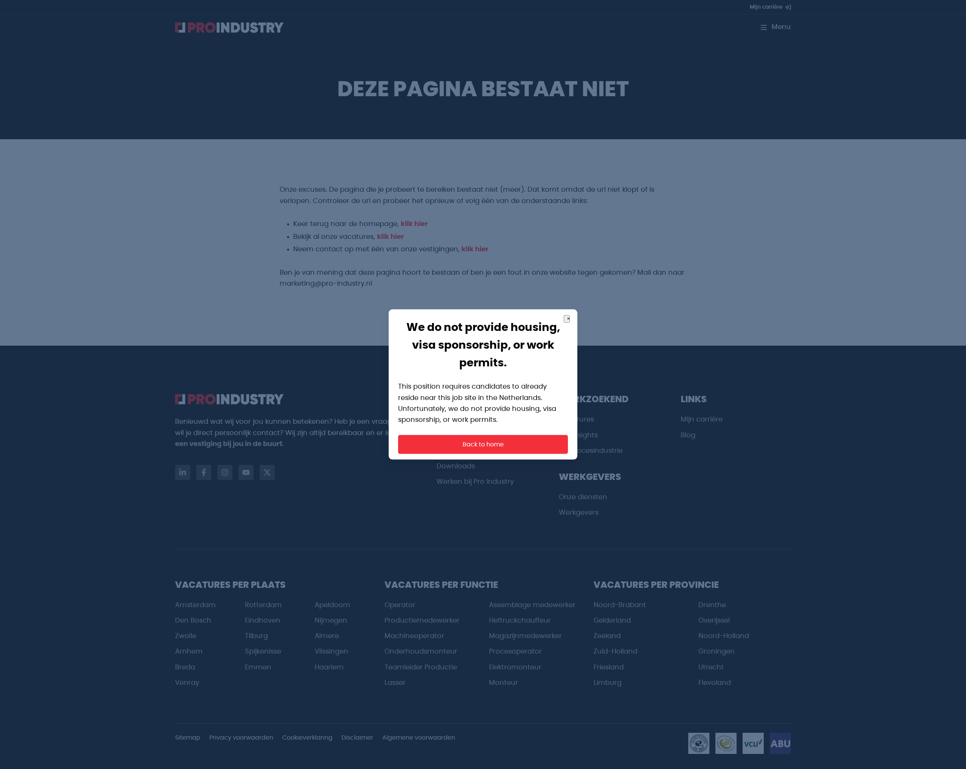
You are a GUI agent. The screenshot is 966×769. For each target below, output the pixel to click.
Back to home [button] (483, 444)
